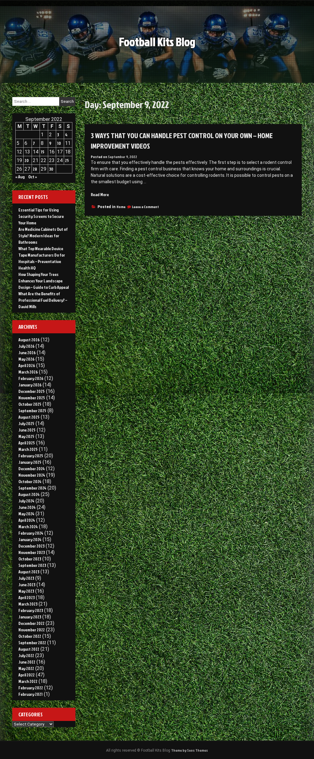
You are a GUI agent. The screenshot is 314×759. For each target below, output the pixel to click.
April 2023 (26, 597)
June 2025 (27, 430)
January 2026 (29, 385)
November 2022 (31, 630)
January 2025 (29, 462)
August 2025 (29, 417)
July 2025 (26, 423)
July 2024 (26, 501)
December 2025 (31, 391)
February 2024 (30, 533)
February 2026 (30, 378)
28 (35, 169)
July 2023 (26, 578)
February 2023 (30, 610)
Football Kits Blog (157, 41)
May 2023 (26, 591)
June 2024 (27, 507)
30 (51, 169)
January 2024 (29, 539)
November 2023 (31, 552)
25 (67, 160)
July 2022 (26, 655)
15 (42, 152)
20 (27, 160)
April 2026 (26, 365)
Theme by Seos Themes (189, 750)
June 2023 (26, 584)
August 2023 (28, 572)
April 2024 (26, 520)
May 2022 (26, 668)
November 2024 (31, 475)
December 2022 (31, 623)
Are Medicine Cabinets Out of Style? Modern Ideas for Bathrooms (43, 235)
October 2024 (29, 481)
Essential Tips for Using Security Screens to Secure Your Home (41, 216)
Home (121, 206)
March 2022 (27, 681)
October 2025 (29, 404)
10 (59, 143)
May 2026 (26, 359)
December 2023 (31, 546)
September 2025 (32, 410)
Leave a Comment (145, 206)
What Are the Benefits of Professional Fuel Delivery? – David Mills (42, 300)
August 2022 (28, 649)
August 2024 (29, 494)
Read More (100, 194)
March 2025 (28, 449)
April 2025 (26, 443)
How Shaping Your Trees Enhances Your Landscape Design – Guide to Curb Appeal (43, 280)
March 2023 (27, 604)
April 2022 (26, 675)
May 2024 (26, 514)
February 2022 (30, 688)
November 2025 (31, 398)
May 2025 (26, 436)
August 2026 (29, 340)
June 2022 (26, 662)
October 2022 (29, 636)
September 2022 (32, 642)
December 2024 (31, 468)
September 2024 (32, 488)
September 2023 (32, 565)
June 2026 (27, 352)
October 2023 (29, 559)
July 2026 (26, 346)
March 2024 (28, 526)
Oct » (32, 177)
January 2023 (29, 617)
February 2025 (30, 456)
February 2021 (30, 694)
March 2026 (28, 372)
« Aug (20, 177)
